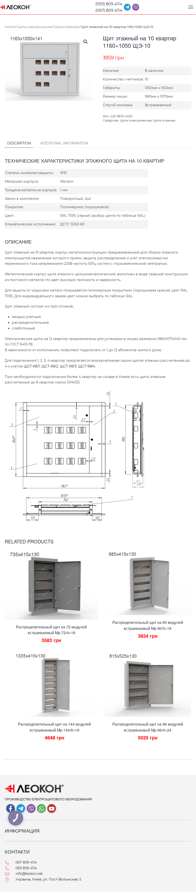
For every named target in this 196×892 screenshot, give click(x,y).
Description (19, 143)
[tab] (16, 143)
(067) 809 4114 (108, 10)
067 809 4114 (26, 862)
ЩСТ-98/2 (49, 366)
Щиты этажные (66, 27)
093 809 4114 (26, 868)
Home (10, 27)
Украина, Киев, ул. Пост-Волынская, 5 (48, 879)
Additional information (64, 143)
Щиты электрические (34, 27)
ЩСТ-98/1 (32, 366)
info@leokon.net (29, 873)
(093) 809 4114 (108, 4)
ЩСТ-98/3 (68, 366)
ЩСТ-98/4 (86, 366)
